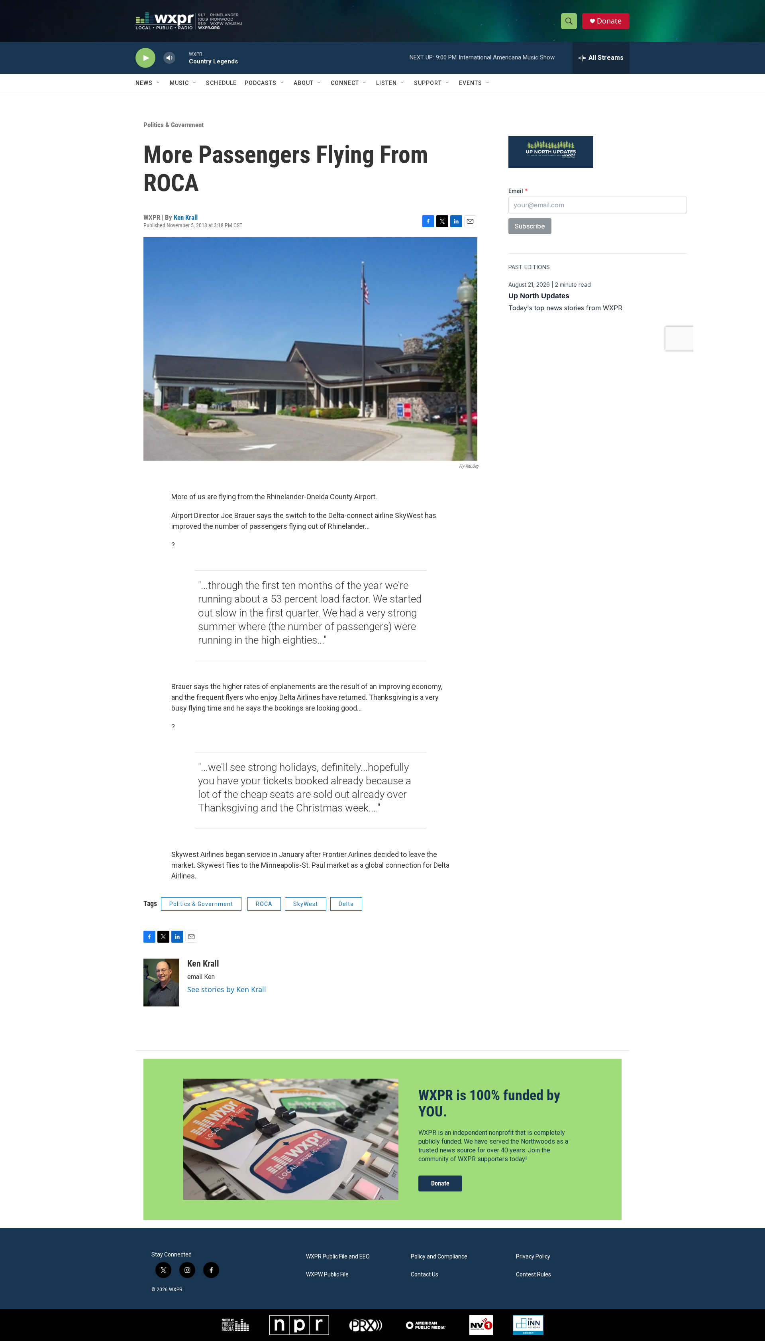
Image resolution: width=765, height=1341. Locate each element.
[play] (145, 58)
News (144, 83)
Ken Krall (186, 217)
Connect (345, 83)
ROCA (264, 904)
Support (428, 83)
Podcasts (261, 83)
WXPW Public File (327, 1275)
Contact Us (424, 1275)
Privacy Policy (533, 1257)
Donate (609, 21)
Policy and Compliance (439, 1257)
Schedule (221, 83)
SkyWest (305, 904)
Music (179, 83)
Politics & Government (173, 125)
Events (470, 83)
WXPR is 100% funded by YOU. (489, 1103)
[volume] (169, 58)
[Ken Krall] (161, 982)
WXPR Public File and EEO (338, 1257)
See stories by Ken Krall (226, 989)
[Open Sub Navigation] (158, 83)
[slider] (182, 57)
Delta (346, 904)
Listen (386, 83)
